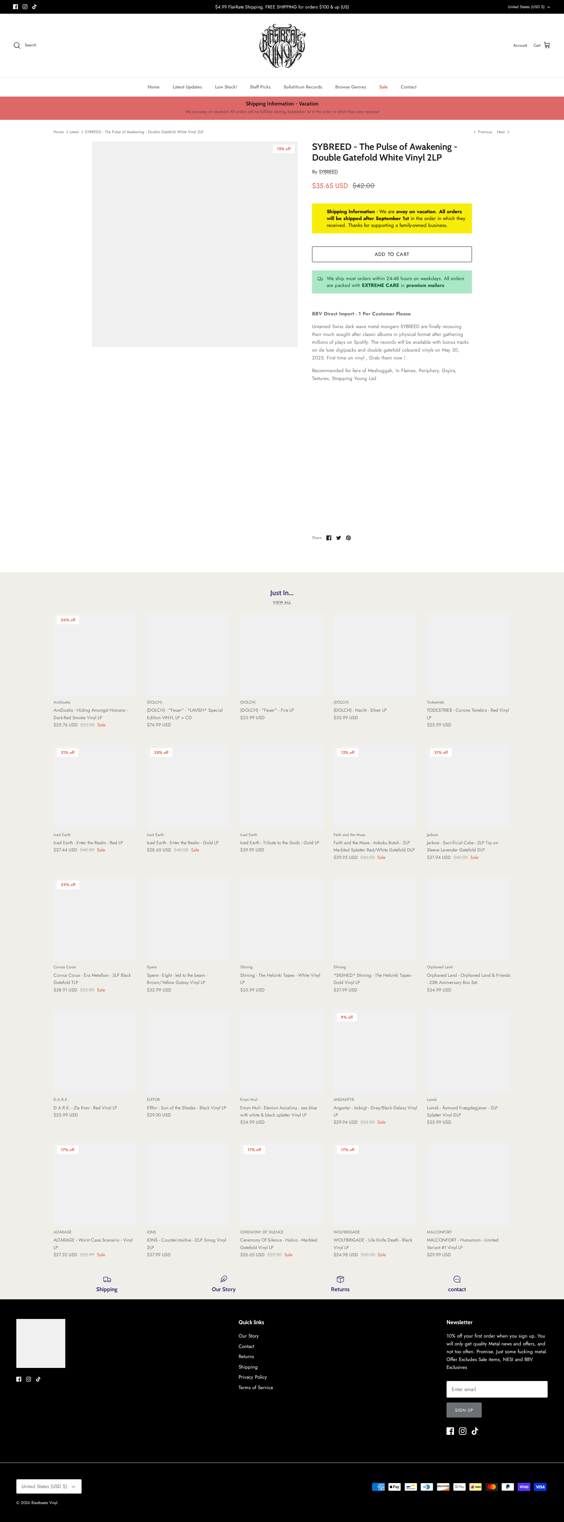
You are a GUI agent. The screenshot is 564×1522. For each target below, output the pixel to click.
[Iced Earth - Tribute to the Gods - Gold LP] (282, 787)
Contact (408, 87)
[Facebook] (15, 6)
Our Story (249, 1336)
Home (154, 87)
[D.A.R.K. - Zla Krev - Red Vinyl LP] (95, 1051)
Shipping (248, 1367)
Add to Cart (392, 254)
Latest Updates (187, 87)
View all (282, 602)
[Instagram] (25, 6)
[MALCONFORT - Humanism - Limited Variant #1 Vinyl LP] (468, 1184)
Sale (383, 87)
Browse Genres (350, 87)
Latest (74, 132)
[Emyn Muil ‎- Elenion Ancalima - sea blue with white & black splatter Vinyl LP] (282, 1051)
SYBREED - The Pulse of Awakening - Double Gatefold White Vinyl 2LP (144, 132)
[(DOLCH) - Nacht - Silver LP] (375, 654)
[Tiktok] (34, 6)
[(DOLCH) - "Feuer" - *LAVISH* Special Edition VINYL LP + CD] (188, 654)
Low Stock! (226, 87)
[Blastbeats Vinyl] (282, 45)
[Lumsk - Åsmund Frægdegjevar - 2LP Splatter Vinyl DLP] (468, 1051)
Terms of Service (256, 1387)
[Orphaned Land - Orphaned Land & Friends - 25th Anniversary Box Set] (468, 919)
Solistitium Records (303, 87)
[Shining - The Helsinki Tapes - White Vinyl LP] (282, 919)
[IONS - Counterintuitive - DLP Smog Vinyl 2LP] (188, 1184)
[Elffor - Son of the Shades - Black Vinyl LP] (188, 1051)
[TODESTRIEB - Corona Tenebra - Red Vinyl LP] (468, 654)
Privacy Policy (253, 1377)
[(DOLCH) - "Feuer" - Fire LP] (282, 654)
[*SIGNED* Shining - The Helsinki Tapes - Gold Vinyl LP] (375, 919)
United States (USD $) (526, 7)
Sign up (464, 1410)
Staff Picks (260, 87)
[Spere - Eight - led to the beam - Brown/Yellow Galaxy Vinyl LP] (188, 919)
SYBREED (328, 171)
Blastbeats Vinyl (44, 1503)
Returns (246, 1356)
